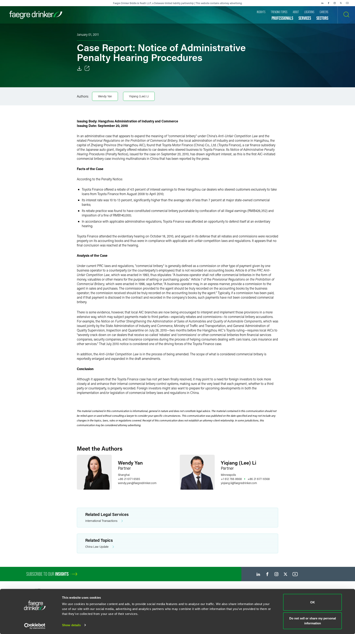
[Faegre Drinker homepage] (35, 15)
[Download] (79, 68)
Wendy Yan (105, 96)
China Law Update (96, 547)
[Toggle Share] (87, 68)
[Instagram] (335, 3)
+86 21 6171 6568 (259, 479)
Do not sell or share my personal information (312, 620)
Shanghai (124, 475)
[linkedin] (322, 3)
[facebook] (328, 3)
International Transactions (101, 521)
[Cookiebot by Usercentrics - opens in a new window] (35, 626)
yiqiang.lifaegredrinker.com (239, 483)
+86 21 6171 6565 (129, 479)
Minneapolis (228, 475)
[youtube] (347, 3)
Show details (71, 625)
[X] (341, 3)
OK (312, 602)
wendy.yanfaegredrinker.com (137, 483)
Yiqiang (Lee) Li (139, 96)
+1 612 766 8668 (231, 479)
